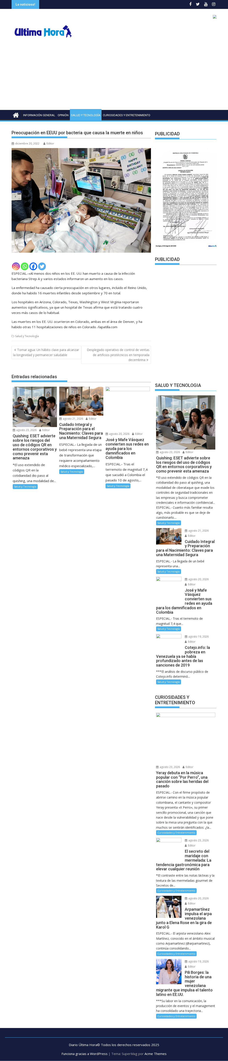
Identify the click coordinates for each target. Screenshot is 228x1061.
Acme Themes (156, 1053)
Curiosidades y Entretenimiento (126, 115)
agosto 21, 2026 (72, 419)
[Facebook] (33, 266)
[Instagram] (16, 266)
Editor (50, 143)
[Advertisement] (114, 76)
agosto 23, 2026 (26, 430)
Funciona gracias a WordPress (84, 1053)
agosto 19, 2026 (198, 636)
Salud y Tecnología (85, 115)
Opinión (63, 115)
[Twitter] (42, 266)
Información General (39, 115)
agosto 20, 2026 (118, 434)
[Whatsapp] (24, 266)
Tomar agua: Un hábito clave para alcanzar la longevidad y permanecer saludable (46, 352)
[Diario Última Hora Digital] (16, 114)
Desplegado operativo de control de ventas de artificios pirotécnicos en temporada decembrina (118, 355)
